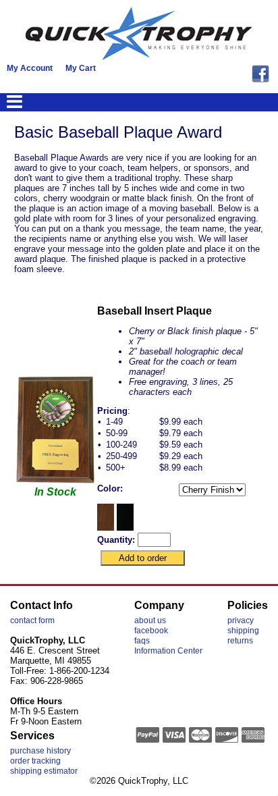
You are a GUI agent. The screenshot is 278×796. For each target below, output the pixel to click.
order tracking (35, 761)
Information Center (168, 651)
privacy (240, 620)
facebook (151, 630)
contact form (32, 620)
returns (240, 640)
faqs (142, 640)
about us (150, 620)
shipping (243, 630)
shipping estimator (44, 771)
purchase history (40, 750)
